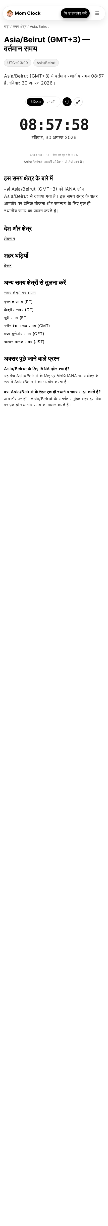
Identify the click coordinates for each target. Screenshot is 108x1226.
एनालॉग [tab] (51, 102)
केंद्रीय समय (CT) (19, 309)
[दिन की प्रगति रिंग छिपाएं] (67, 101)
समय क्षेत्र (20, 26)
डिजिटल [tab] (35, 102)
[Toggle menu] (97, 13)
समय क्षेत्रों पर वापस (20, 292)
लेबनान (9, 238)
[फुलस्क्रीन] (78, 101)
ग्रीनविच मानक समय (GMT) (27, 325)
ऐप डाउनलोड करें (75, 13)
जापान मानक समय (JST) (24, 341)
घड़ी (6, 26)
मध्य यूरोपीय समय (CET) (24, 333)
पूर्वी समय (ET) (16, 317)
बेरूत (8, 265)
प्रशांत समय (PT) (18, 301)
